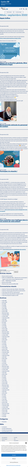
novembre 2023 (5, 352)
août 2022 (4, 372)
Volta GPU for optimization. (19, 290)
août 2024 (4, 338)
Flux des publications (6, 428)
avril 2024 (4, 344)
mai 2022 (4, 377)
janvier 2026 (4, 311)
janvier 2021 (4, 402)
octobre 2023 (5, 353)
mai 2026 (4, 305)
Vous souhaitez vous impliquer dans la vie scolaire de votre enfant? (14, 220)
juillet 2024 (4, 339)
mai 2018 (4, 416)
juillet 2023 (4, 358)
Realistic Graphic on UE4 (17, 293)
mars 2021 (4, 399)
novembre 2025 (5, 314)
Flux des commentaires (7, 430)
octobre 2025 (5, 316)
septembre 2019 (5, 413)
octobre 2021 (5, 388)
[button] (26, 443)
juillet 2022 (4, 374)
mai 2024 (4, 343)
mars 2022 (4, 380)
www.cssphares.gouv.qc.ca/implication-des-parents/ (14, 249)
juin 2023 (4, 360)
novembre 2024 (5, 333)
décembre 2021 (5, 385)
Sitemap (3, 440)
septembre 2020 (5, 408)
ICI (4, 199)
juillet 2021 (4, 393)
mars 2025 (4, 327)
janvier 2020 (4, 411)
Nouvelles (4, 421)
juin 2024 (4, 341)
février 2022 (4, 382)
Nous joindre (16, 440)
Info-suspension (4, 437)
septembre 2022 (5, 371)
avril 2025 (4, 325)
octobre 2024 (5, 335)
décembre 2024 (5, 332)
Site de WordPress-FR (7, 431)
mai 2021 (4, 396)
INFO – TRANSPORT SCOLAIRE (9, 280)
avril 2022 (4, 379)
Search (16, 271)
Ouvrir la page (3, 61)
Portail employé (4, 439)
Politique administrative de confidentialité (13, 465)
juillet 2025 (4, 321)
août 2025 (4, 319)
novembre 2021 (5, 386)
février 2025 (4, 328)
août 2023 (4, 357)
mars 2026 (4, 308)
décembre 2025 (5, 313)
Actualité (15, 437)
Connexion (4, 427)
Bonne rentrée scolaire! (7, 276)
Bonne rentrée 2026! (6, 282)
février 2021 (4, 400)
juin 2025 (4, 322)
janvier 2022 (4, 383)
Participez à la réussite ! (8, 171)
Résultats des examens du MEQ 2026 (10, 284)
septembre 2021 (5, 390)
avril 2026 (4, 307)
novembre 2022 (5, 368)
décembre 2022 (5, 366)
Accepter (14, 455)
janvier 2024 (4, 349)
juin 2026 (4, 303)
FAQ (14, 439)
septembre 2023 (5, 355)
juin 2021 (4, 394)
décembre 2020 (5, 404)
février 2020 (4, 410)
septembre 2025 (5, 317)
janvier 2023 (4, 364)
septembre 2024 (5, 336)
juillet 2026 (4, 302)
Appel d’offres (5, 18)
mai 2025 (4, 324)
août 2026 (4, 300)
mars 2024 (4, 346)
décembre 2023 (5, 350)
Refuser (14, 458)
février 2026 (4, 310)
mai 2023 (4, 361)
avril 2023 (4, 363)
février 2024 (4, 347)
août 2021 (4, 391)
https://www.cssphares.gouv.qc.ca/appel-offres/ (10, 38)
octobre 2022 (5, 369)
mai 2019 (4, 415)
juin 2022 (4, 375)
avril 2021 (4, 397)
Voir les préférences (14, 462)
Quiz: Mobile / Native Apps (18, 289)
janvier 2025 (4, 330)
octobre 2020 (5, 407)
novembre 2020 (5, 405)
